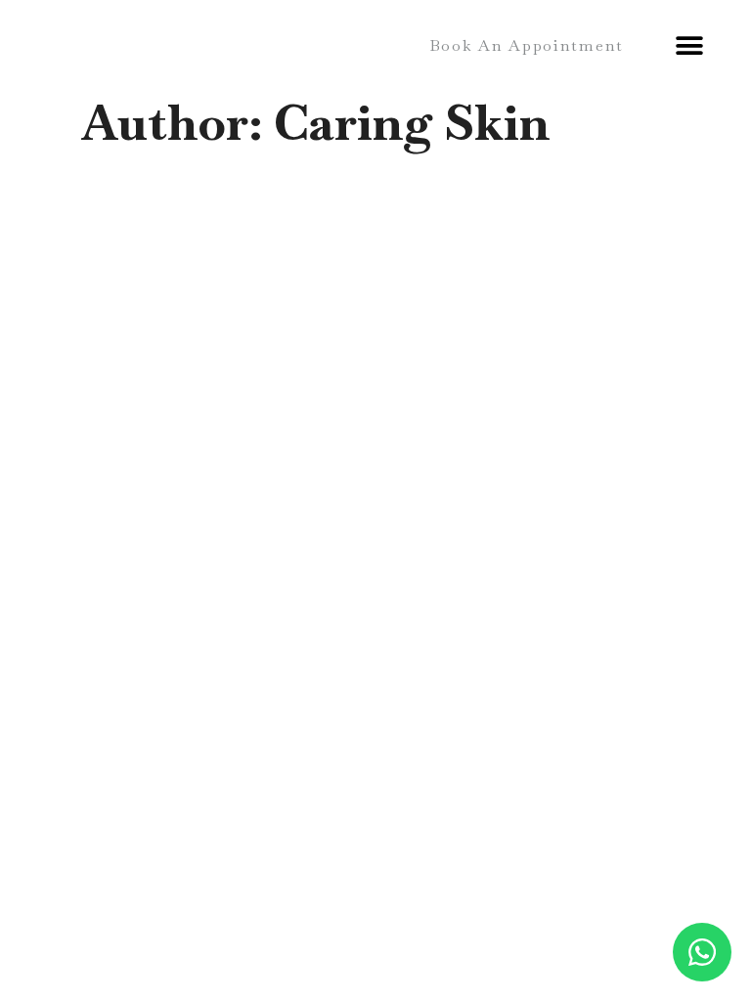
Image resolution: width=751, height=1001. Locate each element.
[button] (526, 45)
